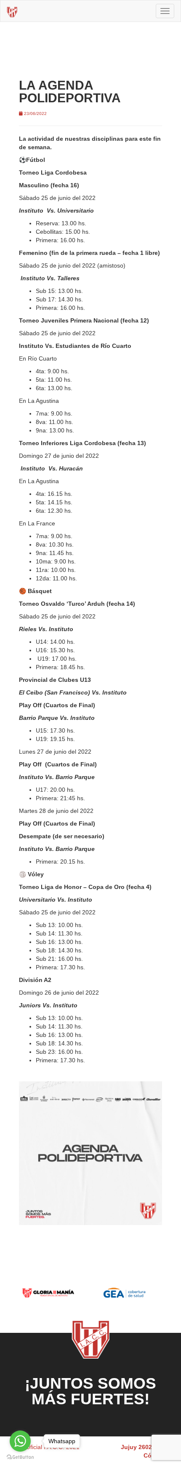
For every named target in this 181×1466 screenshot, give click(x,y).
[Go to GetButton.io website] (20, 1457)
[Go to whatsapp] (20, 1441)
